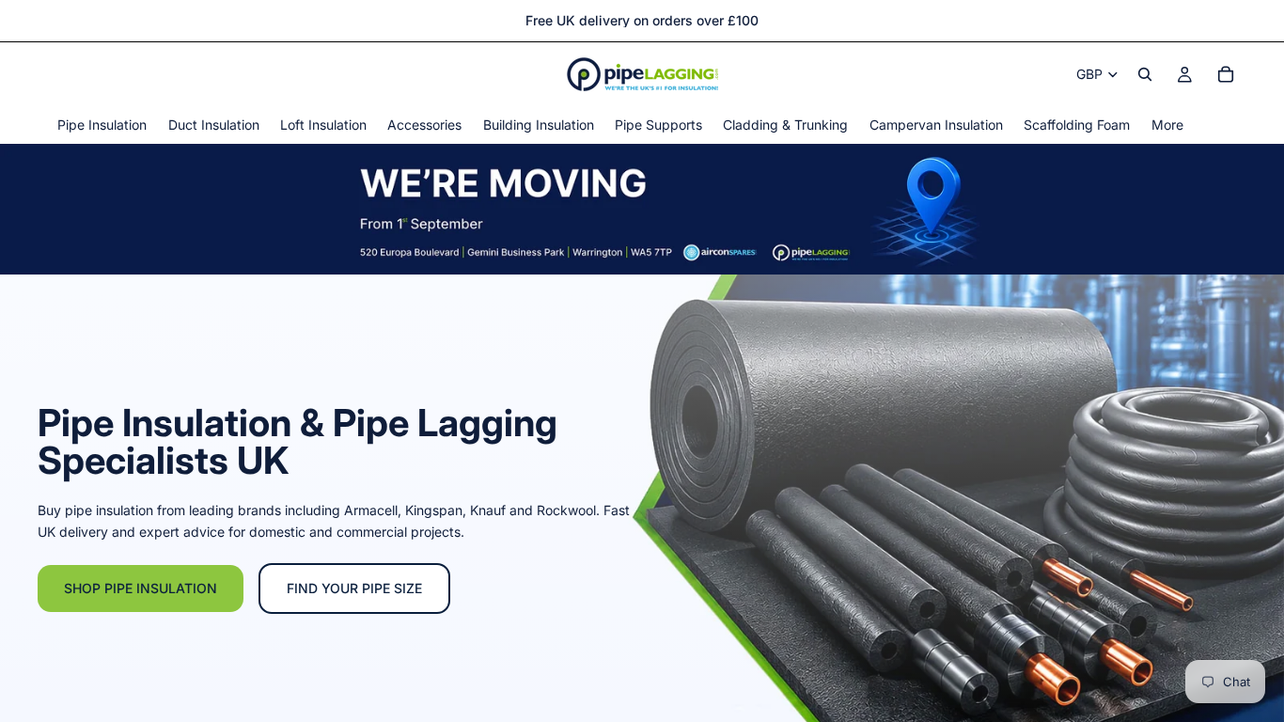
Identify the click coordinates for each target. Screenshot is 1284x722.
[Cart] (1225, 74)
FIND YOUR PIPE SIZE (354, 588)
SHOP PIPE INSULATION (140, 588)
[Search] (1145, 74)
